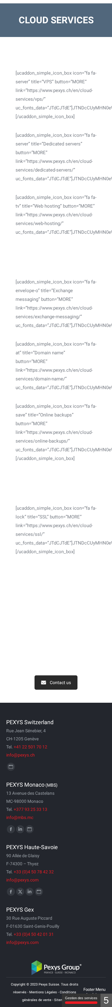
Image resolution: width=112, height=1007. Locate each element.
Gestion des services (81, 998)
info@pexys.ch (20, 754)
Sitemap (60, 1000)
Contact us (60, 682)
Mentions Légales (43, 992)
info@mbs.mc (19, 817)
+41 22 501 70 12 (30, 746)
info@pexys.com (22, 879)
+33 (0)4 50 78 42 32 (34, 871)
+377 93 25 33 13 (30, 809)
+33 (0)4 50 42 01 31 (34, 934)
